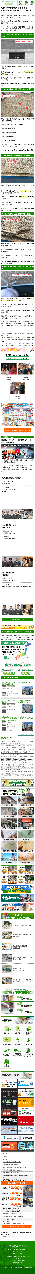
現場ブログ (6, 1156)
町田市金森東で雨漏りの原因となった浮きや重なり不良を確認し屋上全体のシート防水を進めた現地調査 (17, 757)
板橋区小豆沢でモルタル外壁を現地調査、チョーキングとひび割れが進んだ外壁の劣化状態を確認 (17, 742)
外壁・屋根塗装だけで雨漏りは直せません (14, 1167)
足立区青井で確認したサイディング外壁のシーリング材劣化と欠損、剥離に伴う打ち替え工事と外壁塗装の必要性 (17, 750)
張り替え (15, 304)
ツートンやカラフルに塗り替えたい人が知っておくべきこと (23, 980)
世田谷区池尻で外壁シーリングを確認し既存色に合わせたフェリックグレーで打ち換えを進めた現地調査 (17, 746)
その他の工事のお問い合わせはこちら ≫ (17, 430)
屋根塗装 (11, 343)
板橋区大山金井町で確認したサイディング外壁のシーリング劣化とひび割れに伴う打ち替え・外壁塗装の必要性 (17, 761)
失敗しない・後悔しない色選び (23, 925)
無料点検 (23, 325)
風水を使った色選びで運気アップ (20, 947)
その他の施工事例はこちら (26, 735)
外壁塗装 (4, 343)
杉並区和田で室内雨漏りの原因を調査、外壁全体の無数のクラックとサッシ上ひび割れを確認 (17, 753)
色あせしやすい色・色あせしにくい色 (19, 969)
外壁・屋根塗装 (19, 343)
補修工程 (3, 255)
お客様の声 (6, 1159)
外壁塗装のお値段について (10, 1172)
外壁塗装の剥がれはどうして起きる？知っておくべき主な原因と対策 (17, 776)
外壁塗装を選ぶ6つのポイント (11, 1164)
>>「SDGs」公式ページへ (8, 1236)
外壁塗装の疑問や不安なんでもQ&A (13, 1170)
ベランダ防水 (29, 343)
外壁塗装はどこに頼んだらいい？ (12, 1213)
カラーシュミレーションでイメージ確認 (23, 935)
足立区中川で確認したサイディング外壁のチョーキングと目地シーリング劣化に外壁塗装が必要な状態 (17, 765)
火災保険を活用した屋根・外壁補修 (13, 1216)
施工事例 (5, 1153)
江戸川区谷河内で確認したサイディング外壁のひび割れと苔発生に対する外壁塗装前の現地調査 (17, 768)
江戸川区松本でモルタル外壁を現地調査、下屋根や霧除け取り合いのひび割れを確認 (17, 772)
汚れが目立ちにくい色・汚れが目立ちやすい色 (23, 958)
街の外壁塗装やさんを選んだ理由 (12, 1162)
